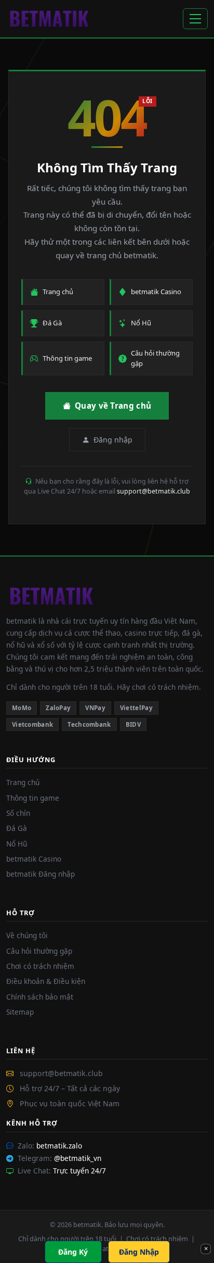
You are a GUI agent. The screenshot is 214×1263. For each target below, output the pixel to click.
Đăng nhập (112, 440)
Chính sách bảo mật (39, 997)
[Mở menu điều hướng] (195, 18)
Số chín (18, 813)
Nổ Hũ (16, 844)
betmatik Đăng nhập (40, 874)
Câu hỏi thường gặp (39, 951)
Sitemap (20, 1012)
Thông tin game (32, 798)
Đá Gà (16, 828)
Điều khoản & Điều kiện (45, 981)
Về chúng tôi (27, 935)
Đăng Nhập (139, 1252)
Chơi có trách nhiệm (40, 966)
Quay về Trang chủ (113, 405)
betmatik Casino (33, 859)
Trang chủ (22, 782)
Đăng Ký (73, 1252)
